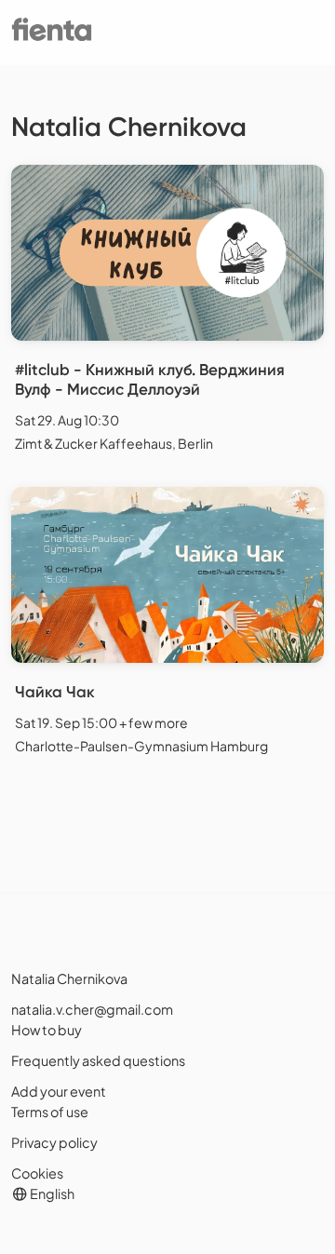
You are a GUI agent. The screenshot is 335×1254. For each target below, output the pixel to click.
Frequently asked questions (98, 1060)
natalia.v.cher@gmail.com (92, 1009)
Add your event (58, 1091)
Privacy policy (54, 1142)
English (51, 1193)
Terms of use (49, 1111)
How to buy (46, 1029)
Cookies (37, 1173)
